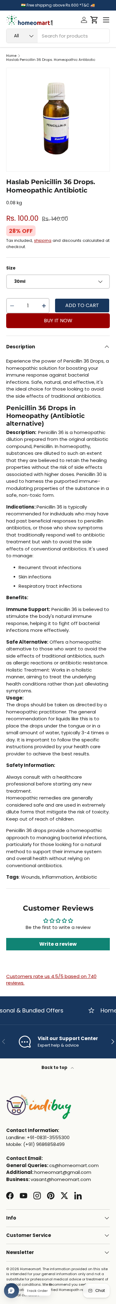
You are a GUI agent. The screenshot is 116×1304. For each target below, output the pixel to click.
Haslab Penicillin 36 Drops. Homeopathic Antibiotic (50, 59)
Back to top (54, 1068)
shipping (42, 240)
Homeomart (30, 1268)
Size (10, 268)
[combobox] (58, 36)
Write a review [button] (58, 944)
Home (11, 55)
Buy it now (58, 320)
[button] (94, 20)
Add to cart (82, 305)
